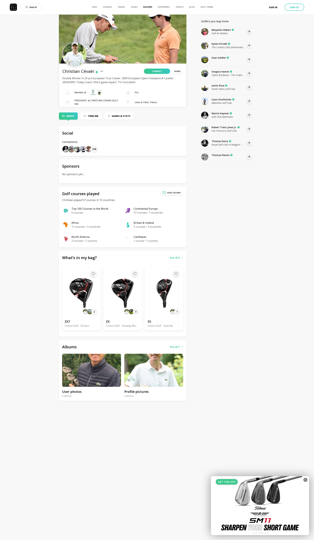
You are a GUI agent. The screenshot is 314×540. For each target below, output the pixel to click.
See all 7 (175, 347)
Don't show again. (261, 532)
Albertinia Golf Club (222, 102)
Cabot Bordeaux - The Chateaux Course (228, 75)
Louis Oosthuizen (221, 99)
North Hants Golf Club (223, 89)
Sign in (273, 7)
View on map (174, 192)
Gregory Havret (220, 71)
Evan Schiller (219, 57)
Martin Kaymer (220, 113)
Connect (157, 71)
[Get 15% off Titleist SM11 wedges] (260, 505)
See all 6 (175, 257)
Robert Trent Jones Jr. (224, 127)
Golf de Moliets (220, 33)
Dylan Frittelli (219, 43)
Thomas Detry (220, 141)
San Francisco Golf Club (224, 130)
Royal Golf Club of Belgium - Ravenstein (228, 144)
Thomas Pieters (221, 155)
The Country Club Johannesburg (228, 47)
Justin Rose (218, 85)
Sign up (294, 7)
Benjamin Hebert (221, 29)
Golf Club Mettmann (222, 116)
